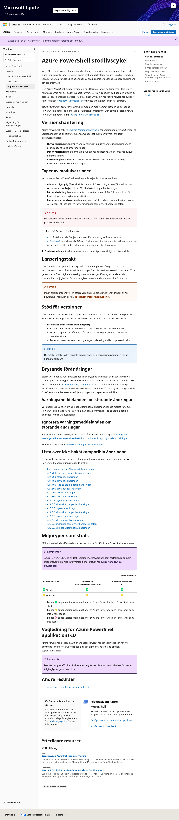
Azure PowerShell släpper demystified (67, 687)
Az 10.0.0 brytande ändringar (62, 496)
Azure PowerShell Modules (85, 114)
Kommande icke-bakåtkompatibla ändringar (70, 469)
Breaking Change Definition (76, 384)
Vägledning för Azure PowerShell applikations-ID (157, 76)
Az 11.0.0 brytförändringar (61, 492)
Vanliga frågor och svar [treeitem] (16, 141)
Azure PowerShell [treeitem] (14, 66)
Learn (45, 51)
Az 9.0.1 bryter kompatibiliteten (63, 500)
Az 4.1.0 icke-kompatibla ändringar (65, 520)
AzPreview (52, 241)
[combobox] (19, 54)
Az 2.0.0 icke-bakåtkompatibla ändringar (68, 527)
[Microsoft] (5, 24)
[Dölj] (34, 49)
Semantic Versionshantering (82, 129)
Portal (145, 32)
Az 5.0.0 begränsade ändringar (63, 516)
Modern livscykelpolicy (71, 100)
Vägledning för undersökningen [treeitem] (13, 124)
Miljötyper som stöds (155, 71)
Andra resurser (152, 81)
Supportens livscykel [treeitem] (18, 86)
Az (48, 237)
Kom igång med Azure (163, 32)
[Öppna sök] (163, 24)
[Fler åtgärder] (134, 51)
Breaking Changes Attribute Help (84, 444)
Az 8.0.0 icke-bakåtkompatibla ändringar (68, 504)
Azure (53, 51)
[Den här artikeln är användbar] (145, 95)
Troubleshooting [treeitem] (13, 136)
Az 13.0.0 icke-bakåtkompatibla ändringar (69, 484)
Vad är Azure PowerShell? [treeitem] (20, 76)
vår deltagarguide (57, 721)
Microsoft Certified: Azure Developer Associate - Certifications (72, 770)
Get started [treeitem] (13, 81)
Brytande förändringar (156, 67)
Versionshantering (154, 56)
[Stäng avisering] (173, 5)
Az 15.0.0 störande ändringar (62, 476)
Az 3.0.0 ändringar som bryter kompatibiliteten (72, 523)
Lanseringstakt (152, 60)
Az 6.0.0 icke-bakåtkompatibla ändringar (68, 512)
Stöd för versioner (153, 64)
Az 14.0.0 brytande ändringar (62, 480)
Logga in (172, 24)
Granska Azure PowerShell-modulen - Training (64, 756)
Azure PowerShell (68, 51)
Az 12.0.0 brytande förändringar (64, 488)
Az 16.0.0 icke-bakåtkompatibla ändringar (69, 473)
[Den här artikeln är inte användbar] (149, 95)
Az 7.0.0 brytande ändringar (61, 508)
